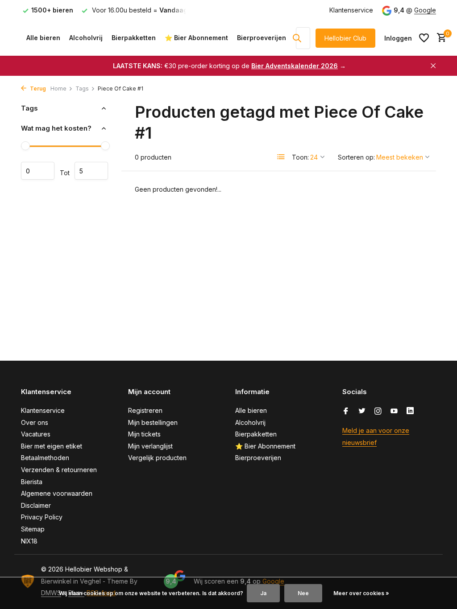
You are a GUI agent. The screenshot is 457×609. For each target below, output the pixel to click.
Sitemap (33, 529)
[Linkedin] (410, 411)
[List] (281, 157)
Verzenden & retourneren (59, 469)
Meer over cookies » (361, 593)
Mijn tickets (144, 434)
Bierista (31, 482)
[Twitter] (362, 411)
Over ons (34, 422)
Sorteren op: (356, 157)
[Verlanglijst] (424, 38)
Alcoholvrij (86, 37)
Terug (37, 88)
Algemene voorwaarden (56, 493)
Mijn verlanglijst (150, 446)
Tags (82, 88)
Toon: (300, 157)
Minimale (37, 171)
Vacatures (35, 434)
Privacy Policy (41, 517)
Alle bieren (43, 37)
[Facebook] (345, 411)
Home (58, 88)
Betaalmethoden (45, 457)
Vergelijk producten (157, 457)
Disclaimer (36, 505)
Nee (303, 593)
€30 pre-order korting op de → (229, 66)
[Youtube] (394, 411)
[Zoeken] (296, 37)
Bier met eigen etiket (51, 446)
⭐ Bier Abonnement (196, 37)
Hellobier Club (345, 38)
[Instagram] (378, 411)
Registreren (145, 410)
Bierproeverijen (261, 37)
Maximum (91, 171)
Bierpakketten (134, 37)
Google (425, 10)
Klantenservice (351, 10)
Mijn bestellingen (153, 422)
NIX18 (29, 541)
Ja (263, 593)
